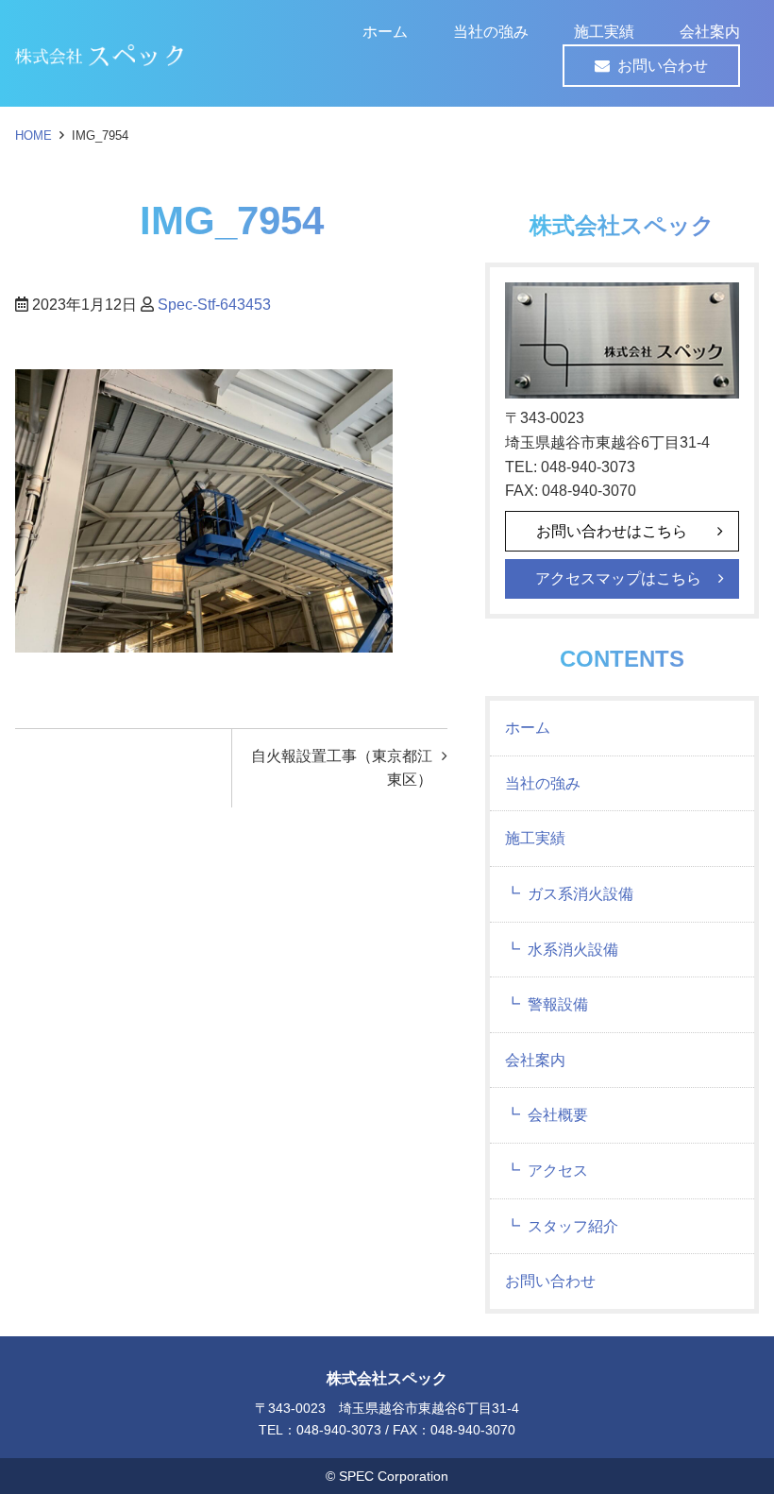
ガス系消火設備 (580, 894)
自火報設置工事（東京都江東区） (341, 768)
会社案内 (710, 32)
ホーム (385, 32)
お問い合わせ (662, 66)
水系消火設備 (573, 950)
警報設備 (558, 1004)
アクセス (558, 1171)
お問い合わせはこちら (611, 531)
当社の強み (491, 32)
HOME (33, 135)
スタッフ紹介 (573, 1226)
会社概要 (558, 1115)
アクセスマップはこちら (618, 578)
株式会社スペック (387, 1378)
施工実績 (604, 32)
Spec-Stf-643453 (214, 305)
